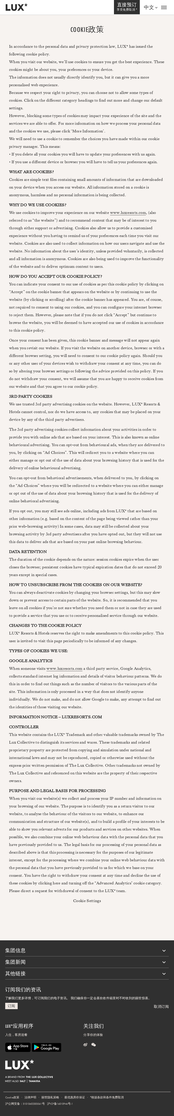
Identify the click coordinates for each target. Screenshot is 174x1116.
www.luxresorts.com (128, 212)
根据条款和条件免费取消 (107, 1097)
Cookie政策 (12, 1097)
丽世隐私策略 (50, 1097)
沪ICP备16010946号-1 (60, 1103)
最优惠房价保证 (74, 1097)
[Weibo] (85, 1045)
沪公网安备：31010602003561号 (25, 1103)
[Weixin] (93, 1045)
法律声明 (30, 1097)
